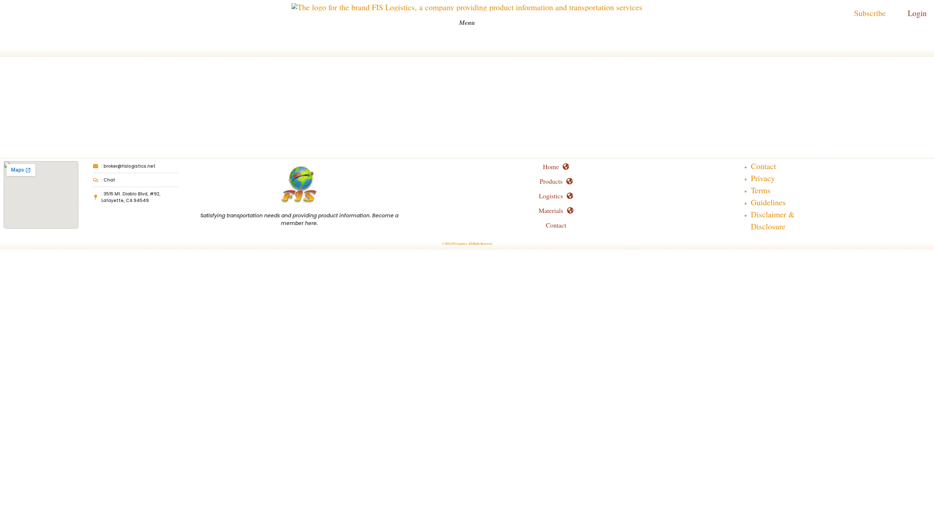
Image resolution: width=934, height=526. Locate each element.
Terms (761, 190)
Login (917, 13)
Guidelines (768, 202)
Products (551, 181)
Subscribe (870, 13)
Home (551, 166)
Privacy (763, 178)
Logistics (551, 195)
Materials (551, 210)
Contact (556, 225)
